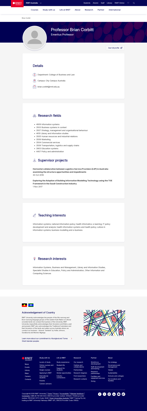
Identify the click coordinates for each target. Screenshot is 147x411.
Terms (50, 394)
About (77, 10)
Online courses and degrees (46, 366)
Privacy (56, 394)
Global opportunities (64, 373)
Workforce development (96, 363)
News (27, 364)
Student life (61, 365)
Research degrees (80, 373)
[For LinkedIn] (114, 394)
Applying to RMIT (45, 373)
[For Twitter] (104, 394)
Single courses (44, 370)
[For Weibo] (123, 394)
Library (27, 370)
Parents (42, 381)
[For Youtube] (118, 394)
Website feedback (77, 394)
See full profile (114, 48)
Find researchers (80, 376)
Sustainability (112, 373)
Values (110, 370)
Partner (101, 10)
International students (43, 377)
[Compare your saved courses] (129, 3)
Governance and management (114, 366)
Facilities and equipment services (98, 377)
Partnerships (78, 370)
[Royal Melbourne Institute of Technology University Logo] (17, 3)
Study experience (63, 362)
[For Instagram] (109, 394)
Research (89, 10)
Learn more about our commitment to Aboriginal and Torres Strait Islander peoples (45, 339)
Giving (93, 381)
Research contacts (80, 379)
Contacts (28, 379)
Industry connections (61, 377)
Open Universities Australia (59, 398)
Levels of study (44, 362)
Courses (34, 10)
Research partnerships (95, 372)
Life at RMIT (65, 10)
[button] (134, 3)
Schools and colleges (116, 376)
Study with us (49, 10)
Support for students (61, 369)
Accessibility (64, 394)
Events (27, 367)
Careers (28, 376)
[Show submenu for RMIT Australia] (39, 3)
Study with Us (44, 358)
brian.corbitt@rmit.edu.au (49, 87)
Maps (27, 373)
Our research (78, 362)
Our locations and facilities (114, 380)
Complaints (26, 396)
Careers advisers (45, 384)
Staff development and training (97, 368)
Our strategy (112, 362)
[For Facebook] (99, 394)
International (115, 10)
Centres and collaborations (79, 366)
